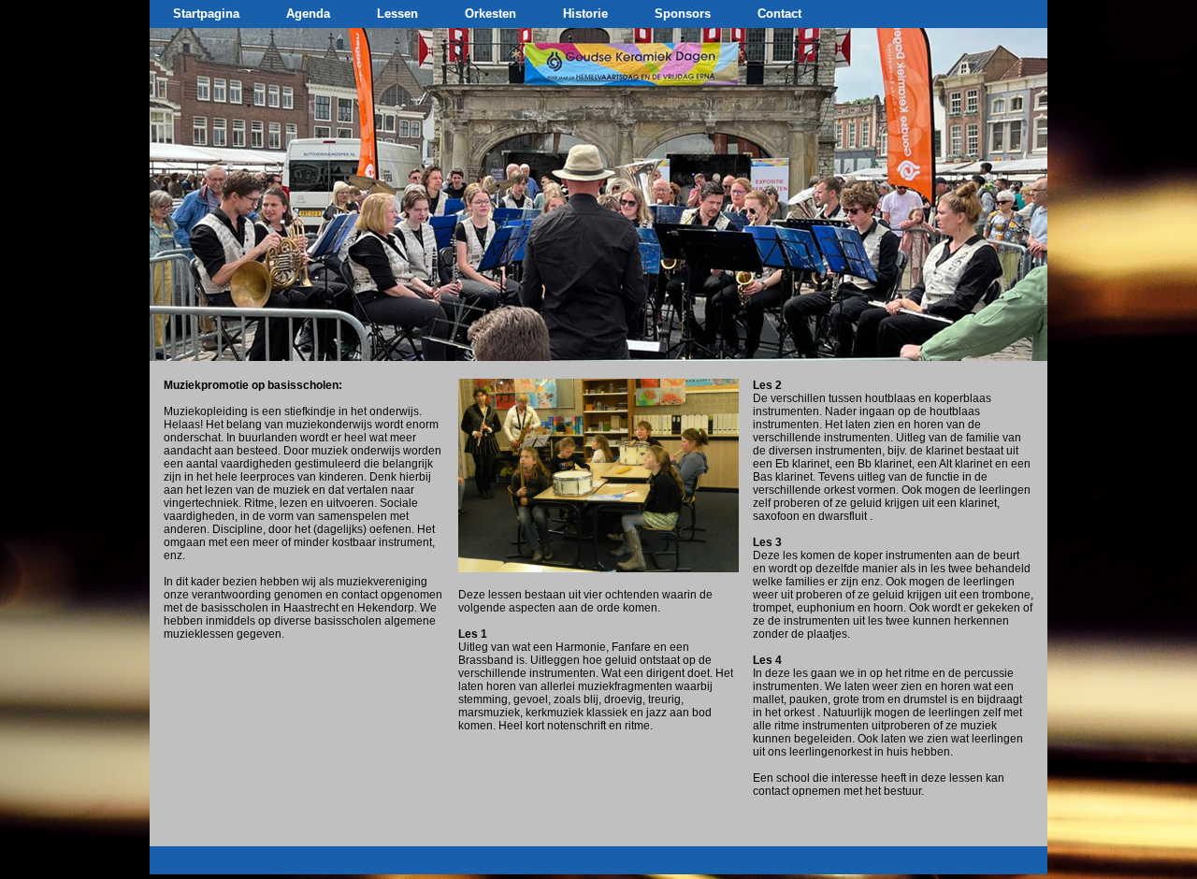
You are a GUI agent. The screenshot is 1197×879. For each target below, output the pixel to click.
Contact (779, 14)
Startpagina (206, 14)
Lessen (397, 14)
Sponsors (683, 14)
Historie (585, 14)
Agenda (308, 14)
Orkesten (490, 14)
